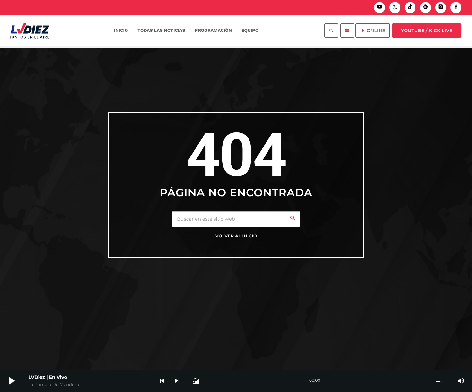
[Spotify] (425, 7)
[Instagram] (440, 7)
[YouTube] (379, 7)
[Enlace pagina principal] (29, 30)
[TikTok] (410, 7)
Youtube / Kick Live (426, 30)
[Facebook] (455, 7)
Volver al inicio (236, 236)
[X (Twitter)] (394, 7)
